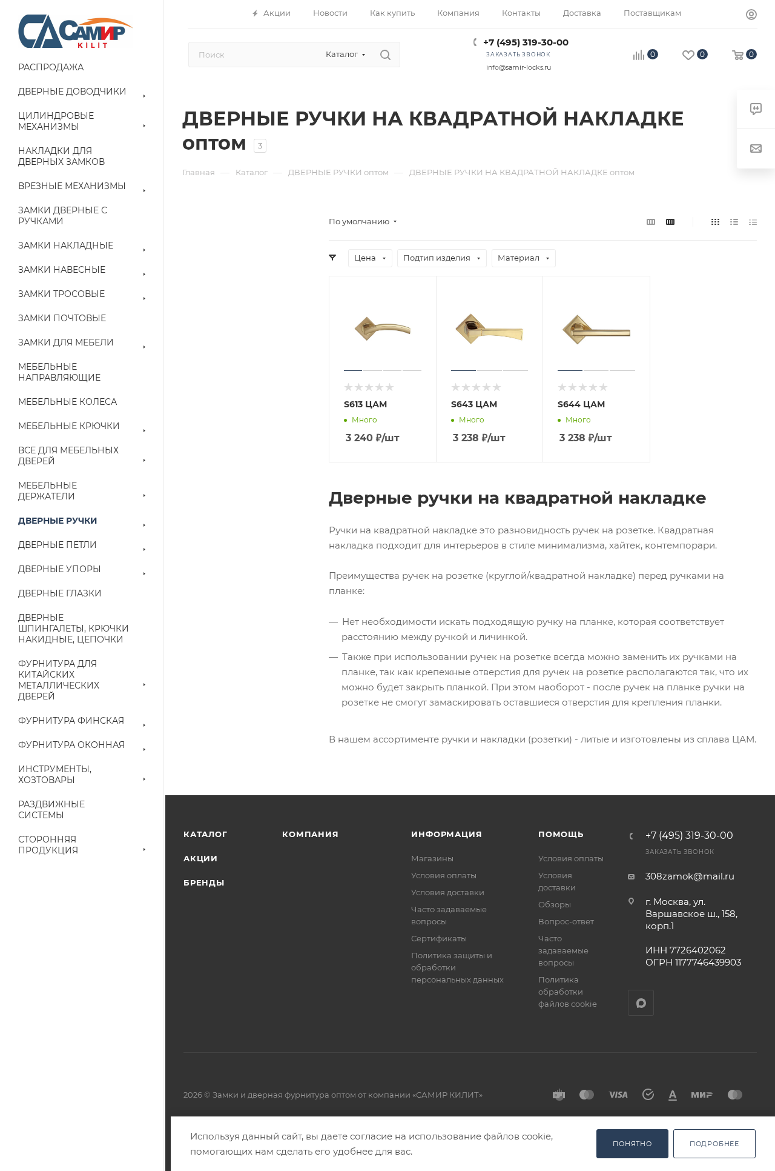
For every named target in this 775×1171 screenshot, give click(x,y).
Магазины (432, 858)
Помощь (561, 834)
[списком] (734, 222)
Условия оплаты (444, 875)
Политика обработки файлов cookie (567, 992)
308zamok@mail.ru (689, 876)
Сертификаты (439, 938)
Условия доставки (447, 892)
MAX (641, 1003)
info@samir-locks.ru (518, 67)
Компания (310, 834)
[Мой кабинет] (751, 16)
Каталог (205, 834)
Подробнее (714, 1143)
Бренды (204, 882)
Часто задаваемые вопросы (563, 950)
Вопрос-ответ (566, 921)
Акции (200, 858)
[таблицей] (753, 222)
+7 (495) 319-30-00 (526, 42)
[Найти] (385, 54)
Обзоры (554, 904)
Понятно (632, 1143)
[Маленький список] (650, 222)
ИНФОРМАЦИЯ (446, 834)
